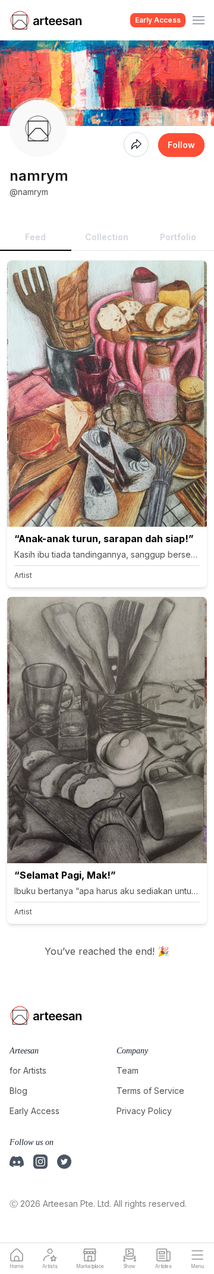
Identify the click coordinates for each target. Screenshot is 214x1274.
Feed (35, 237)
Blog (18, 1091)
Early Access (158, 19)
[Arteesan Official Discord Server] (17, 1162)
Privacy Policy (144, 1111)
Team (128, 1070)
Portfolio (178, 237)
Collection (106, 237)
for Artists (28, 1070)
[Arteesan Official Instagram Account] (40, 1162)
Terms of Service (150, 1091)
